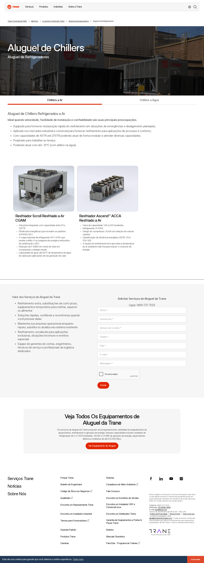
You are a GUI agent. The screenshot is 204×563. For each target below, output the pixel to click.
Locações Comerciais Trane (53, 21)
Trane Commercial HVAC (17, 21)
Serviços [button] (29, 6)
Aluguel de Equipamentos (79, 21)
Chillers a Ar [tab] (54, 100)
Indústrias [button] (58, 6)
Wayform (34, 21)
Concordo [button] (195, 559)
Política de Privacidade (158, 514)
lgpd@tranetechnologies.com (160, 518)
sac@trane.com (161, 510)
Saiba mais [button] (78, 559)
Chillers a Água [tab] (149, 100)
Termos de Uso (189, 514)
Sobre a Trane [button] (75, 6)
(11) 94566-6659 (164, 507)
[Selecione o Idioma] (189, 7)
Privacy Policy (175, 514)
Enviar (103, 385)
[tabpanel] (102, 186)
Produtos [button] (43, 6)
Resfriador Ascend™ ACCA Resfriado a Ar (100, 218)
